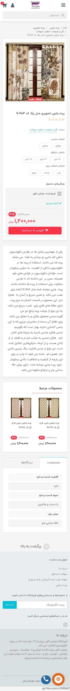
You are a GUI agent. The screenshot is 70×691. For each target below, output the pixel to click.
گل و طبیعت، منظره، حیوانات (43, 129)
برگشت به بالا (31, 546)
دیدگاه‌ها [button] (26, 462)
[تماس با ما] (58, 679)
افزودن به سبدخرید (33, 230)
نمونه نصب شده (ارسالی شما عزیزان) (47, 579)
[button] (7, 5)
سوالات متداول (59, 574)
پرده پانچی (61, 585)
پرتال (25, 681)
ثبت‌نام (10, 605)
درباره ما (63, 568)
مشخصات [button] (53, 462)
